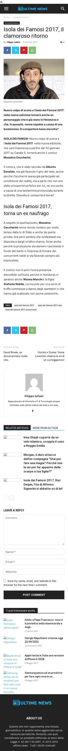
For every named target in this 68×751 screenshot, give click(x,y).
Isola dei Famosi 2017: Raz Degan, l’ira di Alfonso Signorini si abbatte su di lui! (43, 484)
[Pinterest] (24, 50)
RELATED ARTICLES (17, 428)
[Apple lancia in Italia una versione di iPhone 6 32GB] (13, 661)
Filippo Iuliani (13, 42)
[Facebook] (7, 50)
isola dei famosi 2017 (24, 305)
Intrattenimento (21, 17)
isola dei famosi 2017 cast (50, 305)
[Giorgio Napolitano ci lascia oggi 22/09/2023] (13, 642)
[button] (6, 9)
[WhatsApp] (32, 50)
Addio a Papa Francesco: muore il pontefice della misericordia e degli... (44, 623)
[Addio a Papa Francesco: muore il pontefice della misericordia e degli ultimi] (13, 624)
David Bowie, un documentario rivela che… (15, 356)
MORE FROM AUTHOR (45, 428)
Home (7, 17)
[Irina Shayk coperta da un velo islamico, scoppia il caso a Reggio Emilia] (13, 441)
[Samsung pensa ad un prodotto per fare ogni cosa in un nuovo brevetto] (13, 682)
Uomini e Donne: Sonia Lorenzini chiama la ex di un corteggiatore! (49, 356)
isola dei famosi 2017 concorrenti (21, 309)
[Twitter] (15, 50)
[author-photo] (34, 391)
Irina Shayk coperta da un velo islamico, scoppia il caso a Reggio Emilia (44, 441)
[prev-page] (6, 498)
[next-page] (11, 498)
